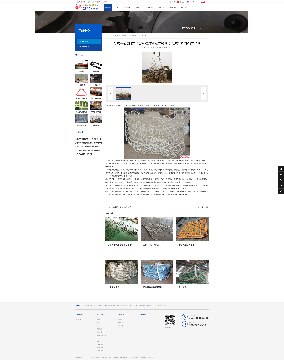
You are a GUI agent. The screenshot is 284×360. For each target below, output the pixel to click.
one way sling (162, 305)
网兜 (155, 106)
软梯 (98, 341)
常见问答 (120, 326)
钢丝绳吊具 (100, 347)
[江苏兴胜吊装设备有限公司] (83, 7)
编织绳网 (99, 329)
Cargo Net (142, 305)
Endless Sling (133, 305)
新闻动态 (139, 7)
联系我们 (173, 7)
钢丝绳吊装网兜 (84, 46)
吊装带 (99, 319)
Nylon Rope (88, 305)
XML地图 (150, 357)
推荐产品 (79, 55)
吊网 (172, 106)
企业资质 (150, 7)
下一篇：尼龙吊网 (201, 207)
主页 (110, 36)
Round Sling (108, 305)
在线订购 (184, 7)
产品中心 (128, 7)
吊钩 (98, 338)
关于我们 (117, 7)
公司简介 (78, 319)
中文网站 (117, 36)
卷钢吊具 (99, 332)
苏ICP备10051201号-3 (140, 357)
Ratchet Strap (98, 305)
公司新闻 (120, 323)
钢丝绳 (173, 179)
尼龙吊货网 (84, 41)
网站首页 (108, 7)
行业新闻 (120, 319)
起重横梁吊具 (101, 344)
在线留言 (161, 7)
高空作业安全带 (101, 335)
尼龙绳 (99, 326)
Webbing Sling (151, 305)
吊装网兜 (133, 36)
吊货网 (140, 106)
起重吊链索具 (101, 351)
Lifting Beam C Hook (120, 305)
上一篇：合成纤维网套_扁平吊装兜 (119, 207)
